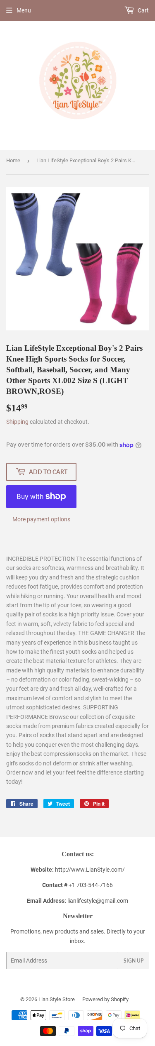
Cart (142, 10)
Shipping (17, 421)
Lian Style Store (56, 999)
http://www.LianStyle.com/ (90, 869)
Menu (24, 10)
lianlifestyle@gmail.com (77, 900)
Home (13, 160)
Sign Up (133, 961)
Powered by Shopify (105, 999)
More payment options (41, 519)
